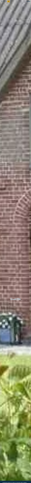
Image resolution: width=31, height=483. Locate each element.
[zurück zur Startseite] (28, 1)
